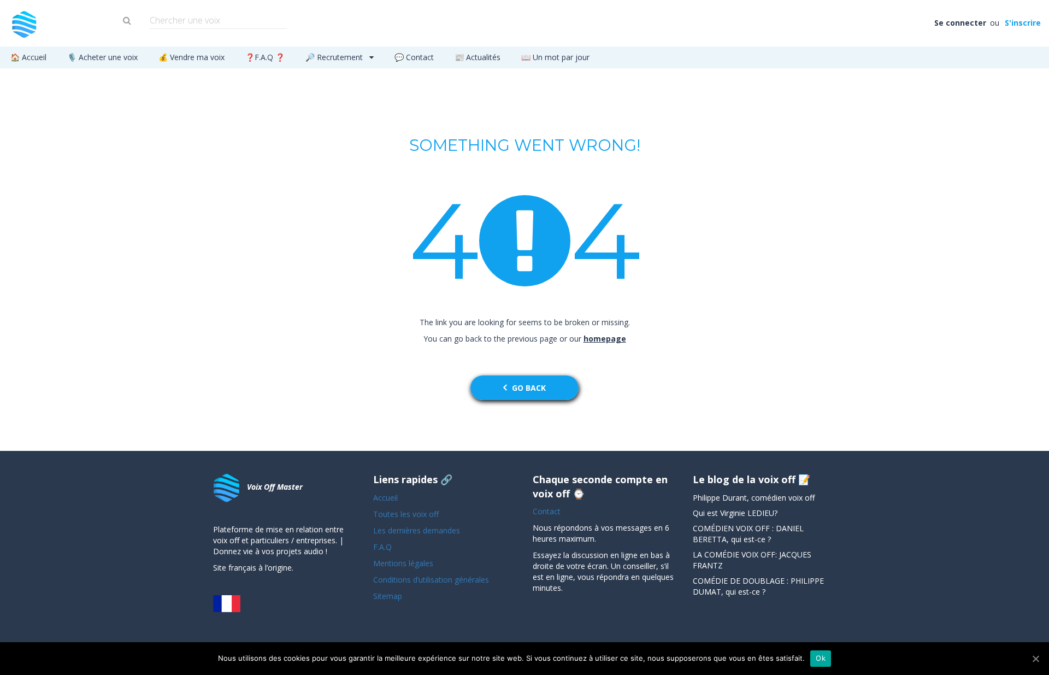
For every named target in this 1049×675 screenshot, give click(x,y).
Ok (821, 658)
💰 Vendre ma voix (191, 57)
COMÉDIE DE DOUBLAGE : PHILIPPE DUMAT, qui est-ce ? (758, 586)
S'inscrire (1022, 22)
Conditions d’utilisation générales (432, 579)
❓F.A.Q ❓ (265, 57)
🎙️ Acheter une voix (102, 57)
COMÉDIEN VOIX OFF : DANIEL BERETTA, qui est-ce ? (748, 533)
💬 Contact (414, 57)
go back (529, 388)
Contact (547, 511)
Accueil (385, 497)
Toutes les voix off (406, 514)
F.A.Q (382, 547)
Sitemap (387, 596)
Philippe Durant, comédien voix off (754, 497)
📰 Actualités (477, 57)
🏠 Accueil (28, 57)
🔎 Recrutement (335, 57)
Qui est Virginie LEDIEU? (735, 513)
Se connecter (961, 22)
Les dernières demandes (417, 530)
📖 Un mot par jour (555, 57)
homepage (605, 338)
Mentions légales (403, 563)
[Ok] (1035, 658)
